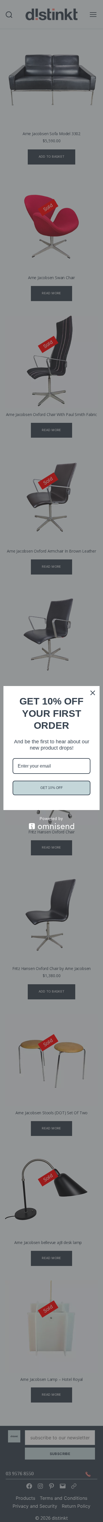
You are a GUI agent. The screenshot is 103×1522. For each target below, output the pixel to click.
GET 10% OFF (51, 788)
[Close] (93, 693)
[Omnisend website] (51, 823)
